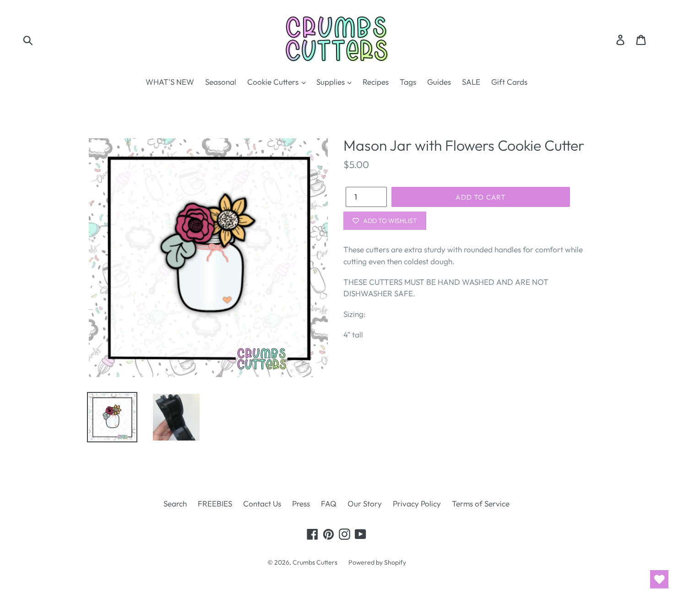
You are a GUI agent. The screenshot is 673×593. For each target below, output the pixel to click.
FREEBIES (215, 503)
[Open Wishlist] (659, 579)
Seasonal (220, 82)
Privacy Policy (417, 503)
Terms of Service (481, 503)
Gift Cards (509, 82)
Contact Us (262, 503)
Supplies (331, 82)
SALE (471, 82)
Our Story (364, 503)
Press (301, 503)
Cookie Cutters (273, 82)
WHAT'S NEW (170, 82)
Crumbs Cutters (315, 562)
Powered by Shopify (377, 562)
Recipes (376, 82)
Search (175, 503)
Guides (439, 82)
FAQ (328, 503)
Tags (408, 82)
